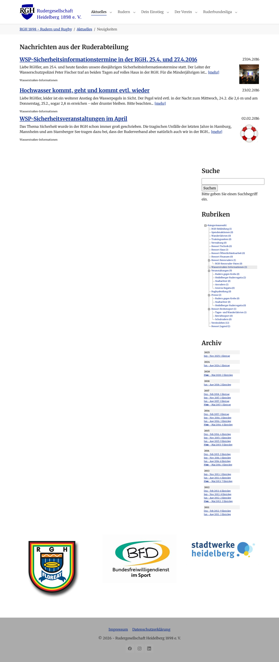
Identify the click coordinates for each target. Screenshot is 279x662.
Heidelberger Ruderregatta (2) (230, 277)
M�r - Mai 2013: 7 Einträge (218, 481)
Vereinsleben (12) (220, 322)
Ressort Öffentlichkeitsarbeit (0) (228, 253)
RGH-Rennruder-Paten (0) (228, 263)
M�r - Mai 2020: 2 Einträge (218, 375)
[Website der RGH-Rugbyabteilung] (57, 571)
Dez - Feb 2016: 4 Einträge (217, 434)
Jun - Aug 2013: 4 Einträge (217, 477)
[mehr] (213, 72)
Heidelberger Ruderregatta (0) (230, 305)
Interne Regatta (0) (225, 288)
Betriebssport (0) (224, 315)
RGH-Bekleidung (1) (221, 228)
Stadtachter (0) (222, 281)
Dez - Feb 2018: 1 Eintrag (217, 394)
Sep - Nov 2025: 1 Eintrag (217, 356)
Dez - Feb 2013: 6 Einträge (217, 490)
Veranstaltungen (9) (221, 270)
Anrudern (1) (221, 284)
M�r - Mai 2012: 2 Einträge (218, 501)
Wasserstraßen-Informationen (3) (229, 267)
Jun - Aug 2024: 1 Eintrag (217, 365)
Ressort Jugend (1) (220, 326)
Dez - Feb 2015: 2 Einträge (217, 454)
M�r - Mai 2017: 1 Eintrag (217, 404)
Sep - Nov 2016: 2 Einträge (217, 417)
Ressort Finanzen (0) (222, 256)
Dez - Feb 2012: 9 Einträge (217, 510)
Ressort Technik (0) (221, 246)
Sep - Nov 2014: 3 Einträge (217, 457)
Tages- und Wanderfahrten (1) (231, 312)
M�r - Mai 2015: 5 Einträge (218, 444)
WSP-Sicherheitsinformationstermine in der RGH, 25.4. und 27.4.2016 (108, 59)
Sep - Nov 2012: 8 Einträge (217, 494)
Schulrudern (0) (223, 319)
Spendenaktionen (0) (222, 232)
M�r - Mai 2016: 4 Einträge (218, 424)
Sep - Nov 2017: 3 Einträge (217, 397)
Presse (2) (216, 295)
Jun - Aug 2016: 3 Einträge (217, 421)
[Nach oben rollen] (269, 652)
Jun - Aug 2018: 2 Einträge (217, 384)
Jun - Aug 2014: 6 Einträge (217, 461)
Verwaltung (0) (218, 242)
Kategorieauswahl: (217, 225)
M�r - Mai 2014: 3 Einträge (218, 464)
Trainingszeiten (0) (221, 239)
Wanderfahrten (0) (221, 235)
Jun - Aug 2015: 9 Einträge (217, 441)
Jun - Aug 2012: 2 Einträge (217, 497)
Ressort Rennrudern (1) (223, 260)
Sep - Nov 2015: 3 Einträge (217, 437)
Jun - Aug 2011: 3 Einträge (217, 514)
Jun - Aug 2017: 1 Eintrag (216, 401)
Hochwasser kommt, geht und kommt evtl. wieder (85, 90)
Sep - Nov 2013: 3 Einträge (217, 474)
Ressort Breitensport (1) (223, 308)
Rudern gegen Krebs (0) (227, 274)
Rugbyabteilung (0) (221, 291)
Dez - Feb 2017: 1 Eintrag (216, 414)
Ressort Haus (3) (219, 249)
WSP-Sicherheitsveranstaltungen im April (73, 118)
